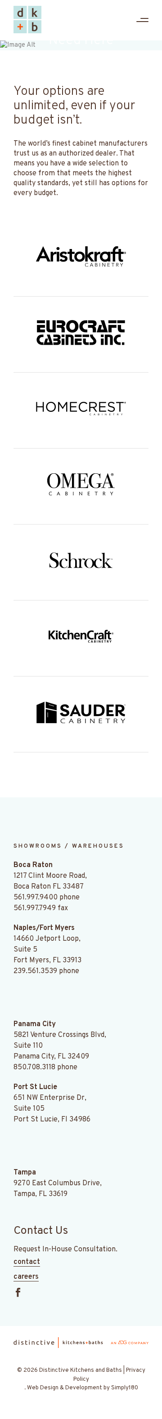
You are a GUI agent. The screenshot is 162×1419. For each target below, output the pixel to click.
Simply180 (124, 1388)
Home (31, 68)
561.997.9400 (36, 897)
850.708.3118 (34, 1067)
